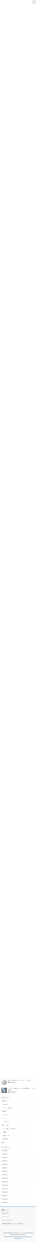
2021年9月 (5, 1188)
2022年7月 (5, 1154)
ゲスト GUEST (7, 1107)
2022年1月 (5, 1174)
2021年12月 (5, 1178)
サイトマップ (5, 1216)
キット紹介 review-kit (9, 1128)
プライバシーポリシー (8, 1220)
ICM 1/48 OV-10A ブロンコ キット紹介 (19, 1080)
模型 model (5, 1125)
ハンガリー (6, 1121)
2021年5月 (5, 1202)
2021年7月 (5, 1195)
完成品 (5, 1132)
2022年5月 (5, 1161)
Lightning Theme (21, 1236)
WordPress (12, 1236)
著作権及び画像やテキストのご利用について (13, 1223)
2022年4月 (5, 1164)
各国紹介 (4, 1111)
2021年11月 (5, 1181)
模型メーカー (6, 1135)
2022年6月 (5, 1157)
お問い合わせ (5, 1213)
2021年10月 (5, 1185)
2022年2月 (5, 1171)
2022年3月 (5, 1167)
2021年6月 (5, 1199)
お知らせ (4, 1101)
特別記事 (5, 1139)
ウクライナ (6, 1114)
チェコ (5, 1118)
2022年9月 (5, 1150)
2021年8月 (5, 1192)
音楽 (3, 1142)
